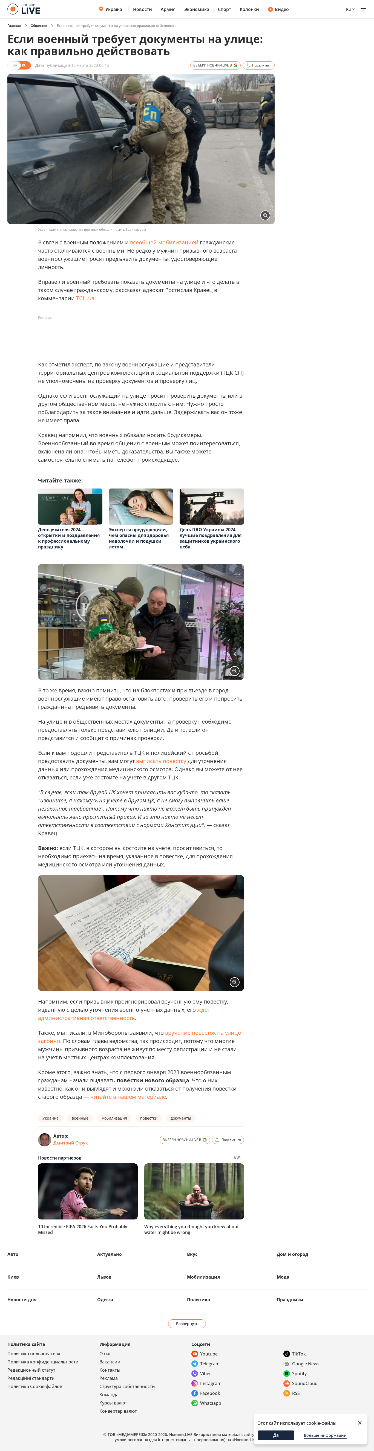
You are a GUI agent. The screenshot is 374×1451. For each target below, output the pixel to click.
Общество (39, 25)
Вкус (192, 1254)
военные (80, 1118)
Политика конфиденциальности (43, 1362)
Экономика (196, 9)
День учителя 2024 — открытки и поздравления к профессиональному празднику (69, 538)
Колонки (249, 9)
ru (348, 9)
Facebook (210, 1393)
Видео (282, 9)
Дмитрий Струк (70, 1143)
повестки (148, 1118)
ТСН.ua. (86, 298)
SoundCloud (305, 1383)
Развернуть (187, 1323)
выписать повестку (161, 761)
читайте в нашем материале (128, 1096)
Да (276, 1435)
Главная (14, 25)
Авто (12, 1254)
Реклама (108, 1378)
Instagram (210, 1383)
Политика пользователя (33, 1354)
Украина (50, 1118)
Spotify (299, 1374)
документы (181, 1118)
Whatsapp (210, 1403)
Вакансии (109, 1362)
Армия (168, 9)
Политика (198, 1300)
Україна (113, 9)
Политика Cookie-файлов (34, 1386)
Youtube (209, 1354)
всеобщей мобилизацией (164, 242)
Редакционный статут (31, 1370)
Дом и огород (292, 1254)
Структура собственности (127, 1386)
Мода (283, 1277)
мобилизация (114, 1118)
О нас (105, 1354)
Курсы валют (113, 1403)
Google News (306, 1364)
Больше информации (325, 1435)
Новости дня (21, 1300)
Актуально (109, 1254)
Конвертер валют (118, 1411)
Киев (13, 1277)
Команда (109, 1395)
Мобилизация (203, 1277)
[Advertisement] (137, 334)
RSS (296, 1393)
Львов (104, 1277)
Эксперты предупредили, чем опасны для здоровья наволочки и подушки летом (139, 538)
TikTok (299, 1354)
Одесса (105, 1300)
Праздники (290, 1300)
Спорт (224, 9)
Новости (142, 9)
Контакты (109, 1370)
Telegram (210, 1364)
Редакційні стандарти (31, 1378)
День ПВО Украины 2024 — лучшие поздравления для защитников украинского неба (210, 538)
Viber (205, 1374)
